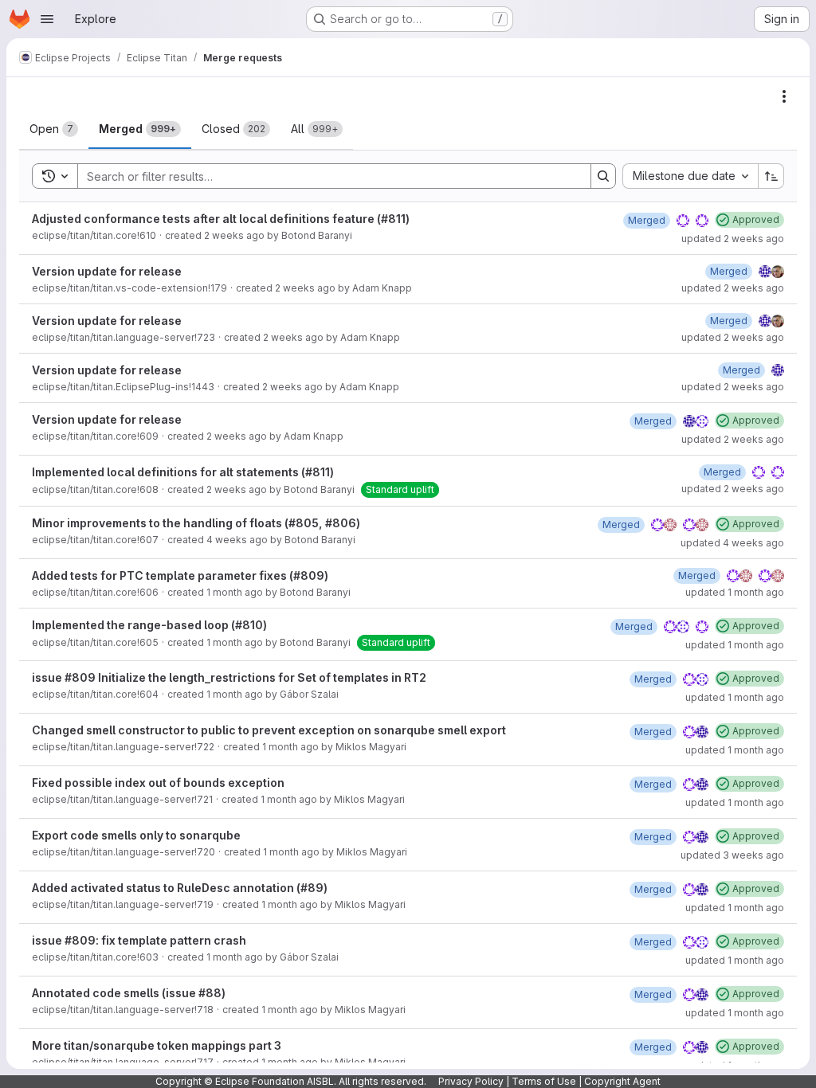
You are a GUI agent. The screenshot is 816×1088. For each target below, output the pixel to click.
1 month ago (234, 592)
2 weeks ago (234, 235)
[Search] (603, 176)
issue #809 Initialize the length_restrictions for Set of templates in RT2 (229, 677)
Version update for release (107, 271)
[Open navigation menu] (47, 19)
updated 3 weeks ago (732, 855)
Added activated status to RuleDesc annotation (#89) (180, 887)
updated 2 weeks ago (732, 239)
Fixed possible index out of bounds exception (158, 782)
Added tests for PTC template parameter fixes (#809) (180, 575)
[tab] (53, 129)
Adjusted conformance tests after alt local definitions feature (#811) (221, 218)
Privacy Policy (471, 1081)
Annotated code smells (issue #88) (129, 993)
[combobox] (690, 176)
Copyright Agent (622, 1081)
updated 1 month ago (734, 592)
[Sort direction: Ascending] (771, 176)
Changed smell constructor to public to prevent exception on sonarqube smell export (269, 730)
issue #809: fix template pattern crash (139, 940)
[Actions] (784, 96)
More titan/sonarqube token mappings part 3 (156, 1045)
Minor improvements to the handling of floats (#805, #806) (196, 523)
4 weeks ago (237, 540)
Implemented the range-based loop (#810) (149, 625)
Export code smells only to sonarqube (136, 835)
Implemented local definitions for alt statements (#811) (183, 472)
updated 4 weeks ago (732, 543)
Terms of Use (544, 1081)
